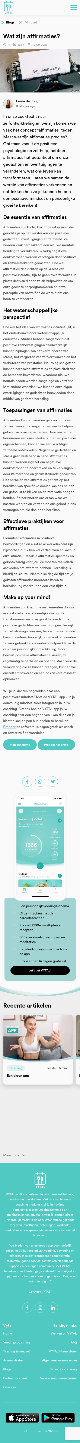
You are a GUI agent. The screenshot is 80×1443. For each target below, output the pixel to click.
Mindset (31, 22)
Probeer (9, 727)
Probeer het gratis (56, 744)
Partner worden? (15, 1378)
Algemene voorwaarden (59, 1360)
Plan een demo (20, 744)
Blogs (10, 22)
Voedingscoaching (16, 1342)
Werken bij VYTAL (64, 1333)
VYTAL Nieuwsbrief (63, 1351)
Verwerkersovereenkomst (58, 1378)
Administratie (13, 1360)
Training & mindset (16, 1351)
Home (7, 1333)
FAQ (74, 1342)
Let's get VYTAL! (40, 970)
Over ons (9, 1387)
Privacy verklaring (63, 1369)
